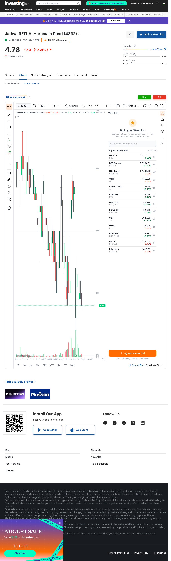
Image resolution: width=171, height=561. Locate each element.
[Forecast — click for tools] (9, 153)
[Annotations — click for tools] (9, 165)
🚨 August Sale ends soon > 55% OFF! (106, 3)
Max (72, 365)
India (38, 14)
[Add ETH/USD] (154, 250)
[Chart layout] (109, 105)
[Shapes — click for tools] (9, 127)
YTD (52, 365)
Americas (119, 14)
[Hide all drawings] (9, 193)
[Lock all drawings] (9, 186)
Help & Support (99, 463)
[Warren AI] (162, 143)
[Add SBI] (154, 219)
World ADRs (93, 14)
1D (18, 365)
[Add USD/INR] (154, 203)
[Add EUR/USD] (154, 211)
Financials (63, 75)
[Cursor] (9, 107)
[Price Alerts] (83, 105)
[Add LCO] (154, 195)
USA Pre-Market (50, 14)
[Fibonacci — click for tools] (9, 134)
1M (31, 365)
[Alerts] (162, 119)
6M (44, 365)
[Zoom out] (51, 353)
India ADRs (107, 14)
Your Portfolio (12, 463)
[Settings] (103, 359)
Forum (95, 75)
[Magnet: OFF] (9, 174)
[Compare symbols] (34, 105)
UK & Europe (132, 14)
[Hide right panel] (105, 236)
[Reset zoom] (69, 353)
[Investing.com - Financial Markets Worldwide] (18, 3)
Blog (7, 450)
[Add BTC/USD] (154, 242)
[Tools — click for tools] (9, 159)
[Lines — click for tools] (9, 115)
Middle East (146, 14)
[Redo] (96, 105)
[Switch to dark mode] (150, 105)
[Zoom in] (55, 353)
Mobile (9, 456)
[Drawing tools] (15, 235)
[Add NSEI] (154, 156)
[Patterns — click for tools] (9, 146)
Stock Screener (26, 14)
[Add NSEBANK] (154, 172)
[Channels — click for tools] (9, 121)
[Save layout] (118, 105)
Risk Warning (160, 553)
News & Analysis (41, 75)
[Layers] (9, 199)
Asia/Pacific (159, 14)
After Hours (66, 14)
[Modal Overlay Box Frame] (31, 540)
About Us (96, 450)
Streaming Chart (12, 83)
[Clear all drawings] (9, 208)
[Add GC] (154, 180)
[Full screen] (161, 105)
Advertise (96, 456)
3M (37, 365)
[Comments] (162, 137)
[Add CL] (154, 188)
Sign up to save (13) (134, 353)
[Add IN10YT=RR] (154, 234)
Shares (10, 14)
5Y (65, 365)
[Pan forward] (64, 353)
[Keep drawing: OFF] (9, 180)
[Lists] (162, 125)
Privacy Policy (141, 553)
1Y (59, 365)
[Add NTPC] (154, 227)
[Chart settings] (156, 105)
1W (24, 365)
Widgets (10, 470)
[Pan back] (60, 353)
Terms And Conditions (118, 553)
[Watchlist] (162, 113)
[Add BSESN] (154, 164)
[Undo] (90, 105)
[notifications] (158, 3)
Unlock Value (156, 49)
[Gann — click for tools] (9, 140)
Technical (80, 75)
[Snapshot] (145, 105)
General (10, 75)
